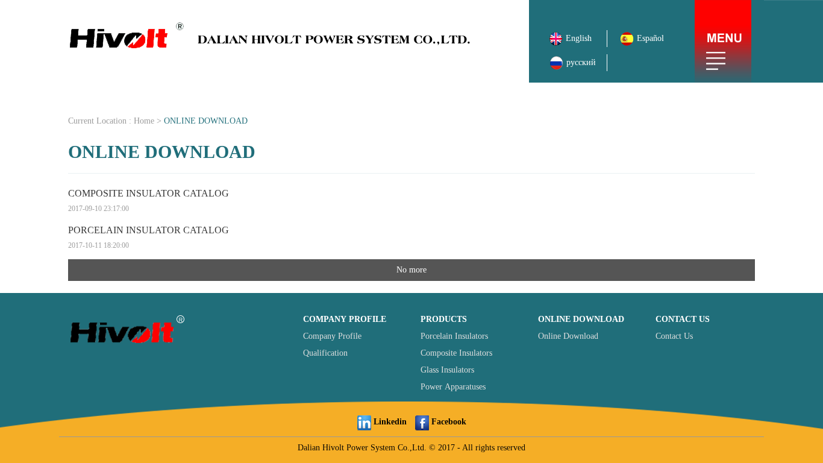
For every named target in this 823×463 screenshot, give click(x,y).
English (579, 38)
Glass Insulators (447, 369)
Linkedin (389, 421)
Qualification (325, 352)
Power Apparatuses (453, 386)
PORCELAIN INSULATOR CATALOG (148, 237)
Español (649, 38)
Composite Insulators (456, 352)
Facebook (447, 421)
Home (144, 120)
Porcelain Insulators (454, 336)
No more (411, 269)
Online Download (568, 336)
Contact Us (674, 336)
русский (580, 62)
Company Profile (332, 336)
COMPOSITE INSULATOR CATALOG (148, 200)
